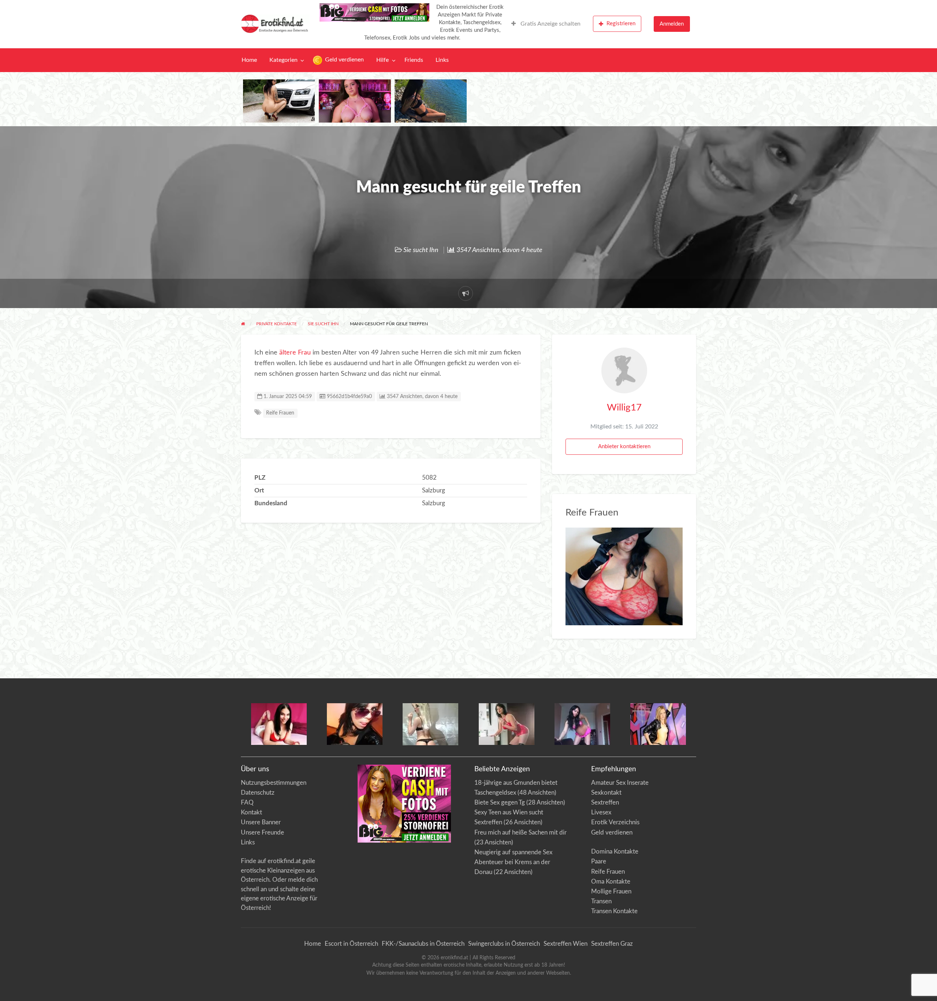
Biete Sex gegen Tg (499, 802)
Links (442, 60)
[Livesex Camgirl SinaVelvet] (506, 723)
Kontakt (251, 812)
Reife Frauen (280, 413)
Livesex (601, 812)
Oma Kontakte (610, 881)
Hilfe (382, 60)
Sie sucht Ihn (420, 250)
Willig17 (624, 407)
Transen (601, 901)
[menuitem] (546, 23)
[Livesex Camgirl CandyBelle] (279, 723)
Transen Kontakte (614, 911)
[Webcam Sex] (279, 100)
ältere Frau (295, 352)
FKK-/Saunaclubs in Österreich (423, 944)
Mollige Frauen (611, 891)
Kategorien (283, 60)
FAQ (247, 802)
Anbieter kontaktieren (624, 446)
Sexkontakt (606, 793)
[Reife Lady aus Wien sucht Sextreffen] (624, 576)
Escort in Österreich (351, 944)
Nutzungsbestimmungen (273, 783)
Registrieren (620, 23)
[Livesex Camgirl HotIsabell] (354, 723)
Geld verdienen (344, 60)
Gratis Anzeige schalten (550, 24)
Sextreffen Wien (565, 944)
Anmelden (672, 24)
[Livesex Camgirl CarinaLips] (430, 724)
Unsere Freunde (262, 832)
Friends (413, 60)
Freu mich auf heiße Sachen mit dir (520, 832)
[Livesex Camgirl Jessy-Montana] (658, 723)
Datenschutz (258, 793)
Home (249, 60)
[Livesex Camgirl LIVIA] (582, 723)
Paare (598, 861)
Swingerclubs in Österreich (504, 944)
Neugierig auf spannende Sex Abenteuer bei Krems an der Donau (513, 862)
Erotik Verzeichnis (615, 822)
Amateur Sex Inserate (620, 783)
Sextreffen (605, 802)
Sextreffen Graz (612, 944)
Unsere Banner (261, 822)
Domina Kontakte (614, 851)
